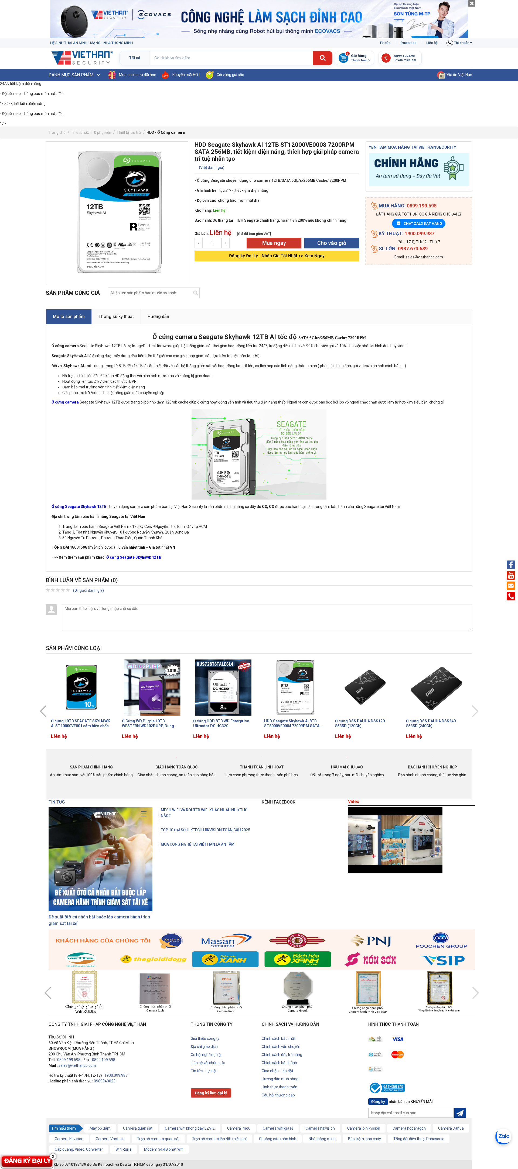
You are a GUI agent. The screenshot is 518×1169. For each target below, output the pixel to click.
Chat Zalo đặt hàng (419, 223)
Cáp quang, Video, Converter (79, 1149)
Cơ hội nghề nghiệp (207, 1054)
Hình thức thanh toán (279, 1087)
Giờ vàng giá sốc (230, 75)
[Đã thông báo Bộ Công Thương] (388, 1089)
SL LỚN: (403, 248)
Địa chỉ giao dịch (204, 1046)
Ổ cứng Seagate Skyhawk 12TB (79, 506)
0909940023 (104, 1081)
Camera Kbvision (69, 1139)
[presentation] (43, 711)
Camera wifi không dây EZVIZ (190, 1128)
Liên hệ (432, 43)
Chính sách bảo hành (279, 1063)
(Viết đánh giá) (211, 167)
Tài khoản (461, 43)
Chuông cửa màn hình (277, 1139)
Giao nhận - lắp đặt (277, 1071)
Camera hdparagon (409, 1128)
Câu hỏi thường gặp (278, 1095)
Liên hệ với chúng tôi (208, 1063)
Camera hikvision (320, 1128)
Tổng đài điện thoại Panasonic (418, 1139)
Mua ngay (274, 243)
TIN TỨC (57, 802)
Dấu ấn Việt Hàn (458, 75)
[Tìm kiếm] (322, 58)
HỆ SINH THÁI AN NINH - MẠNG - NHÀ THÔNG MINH (91, 43)
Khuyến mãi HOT (186, 75)
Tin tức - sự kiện (204, 1071)
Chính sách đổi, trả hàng (282, 1054)
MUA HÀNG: (407, 205)
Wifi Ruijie (123, 1149)
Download (408, 43)
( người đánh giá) (88, 590)
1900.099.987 (116, 1075)
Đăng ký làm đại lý (211, 1093)
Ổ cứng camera (65, 402)
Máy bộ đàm (100, 1128)
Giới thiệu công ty (205, 1038)
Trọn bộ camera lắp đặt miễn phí (219, 1139)
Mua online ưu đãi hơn (137, 75)
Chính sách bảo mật (278, 1038)
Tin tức (385, 43)
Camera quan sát (137, 1128)
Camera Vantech (110, 1139)
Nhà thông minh (322, 1139)
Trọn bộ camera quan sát (158, 1139)
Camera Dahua (451, 1128)
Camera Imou (238, 1128)
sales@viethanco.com (77, 1065)
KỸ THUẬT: (406, 233)
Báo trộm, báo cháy (364, 1139)
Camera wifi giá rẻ (278, 1128)
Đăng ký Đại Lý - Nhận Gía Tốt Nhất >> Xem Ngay (277, 255)
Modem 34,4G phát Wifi (163, 1149)
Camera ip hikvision (363, 1128)
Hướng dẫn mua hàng (280, 1079)
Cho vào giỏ (331, 243)
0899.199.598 (68, 1060)
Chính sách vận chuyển (281, 1046)
